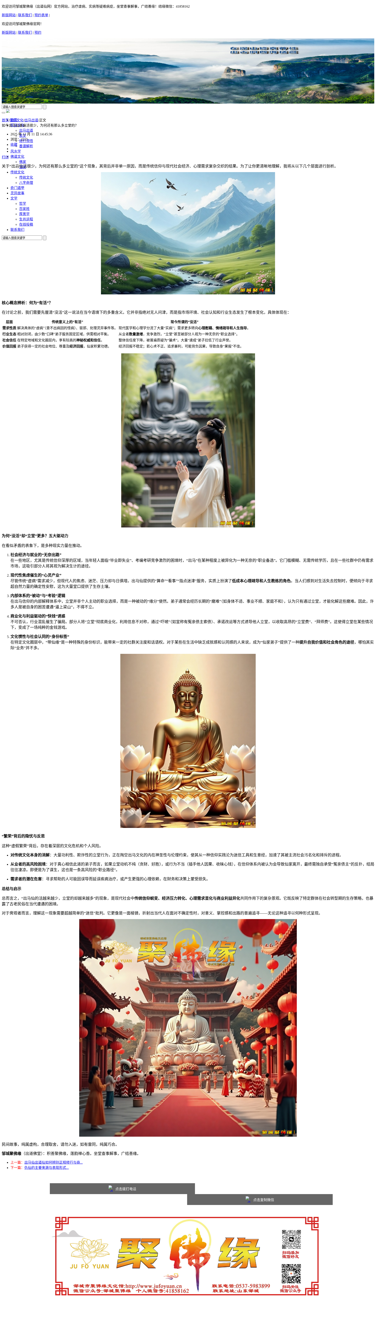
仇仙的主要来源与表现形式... (46, 1168)
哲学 (22, 203)
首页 (5, 120)
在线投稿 (26, 224)
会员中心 (66, 1318)
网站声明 (17, 1318)
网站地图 (50, 1318)
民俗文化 (17, 120)
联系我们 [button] (17, 230)
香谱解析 (26, 146)
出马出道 (26, 130)
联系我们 (25, 15)
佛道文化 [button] (17, 156)
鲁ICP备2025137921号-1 (28, 1323)
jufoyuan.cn (53, 1312)
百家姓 (24, 209)
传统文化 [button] (17, 172)
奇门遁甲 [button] (17, 188)
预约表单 (41, 15)
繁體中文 (57, 15)
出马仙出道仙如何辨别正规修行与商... (53, 1162)
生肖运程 (26, 219)
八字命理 (26, 183)
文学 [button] (13, 198)
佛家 (22, 162)
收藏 (13, 144)
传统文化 (26, 177)
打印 (5, 157)
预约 (37, 32)
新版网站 (9, 15)
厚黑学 (24, 214)
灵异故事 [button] (17, 193)
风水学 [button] (15, 151)
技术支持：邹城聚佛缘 (27, 1328)
